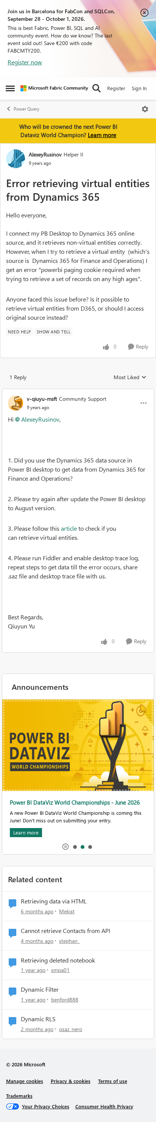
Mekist (67, 911)
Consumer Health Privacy (104, 1106)
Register (116, 88)
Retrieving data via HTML (54, 901)
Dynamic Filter (40, 989)
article (69, 528)
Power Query (26, 109)
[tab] (74, 846)
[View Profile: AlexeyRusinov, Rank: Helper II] (15, 158)
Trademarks (19, 1095)
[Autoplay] (65, 846)
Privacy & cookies (70, 1081)
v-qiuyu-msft (42, 398)
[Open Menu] (145, 109)
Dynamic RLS (38, 1019)
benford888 (64, 999)
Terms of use (112, 1081)
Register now (25, 62)
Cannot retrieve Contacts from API (65, 930)
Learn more (102, 135)
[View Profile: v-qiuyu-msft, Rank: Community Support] (15, 403)
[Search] (96, 88)
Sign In (139, 88)
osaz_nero (70, 1029)
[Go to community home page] (54, 88)
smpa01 (60, 970)
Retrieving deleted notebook (58, 960)
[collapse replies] (78, 392)
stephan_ (69, 940)
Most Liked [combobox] (130, 377)
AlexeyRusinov (45, 154)
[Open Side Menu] (10, 88)
